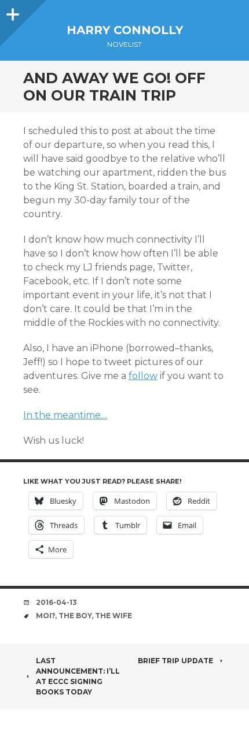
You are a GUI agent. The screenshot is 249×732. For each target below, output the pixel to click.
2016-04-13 (56, 602)
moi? (45, 615)
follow (143, 375)
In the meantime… (65, 415)
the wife (113, 615)
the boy (74, 615)
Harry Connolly (125, 30)
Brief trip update (175, 660)
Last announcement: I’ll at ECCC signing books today (78, 676)
